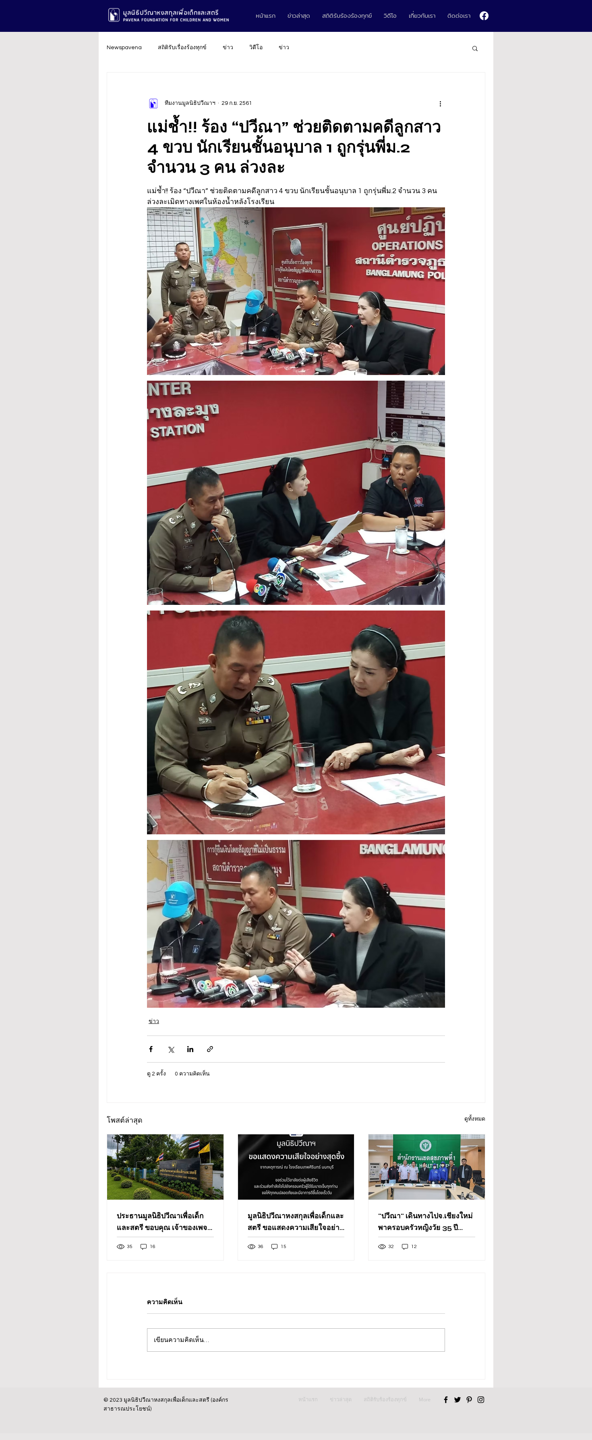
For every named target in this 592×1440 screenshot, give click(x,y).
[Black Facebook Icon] (445, 1399)
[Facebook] (484, 15)
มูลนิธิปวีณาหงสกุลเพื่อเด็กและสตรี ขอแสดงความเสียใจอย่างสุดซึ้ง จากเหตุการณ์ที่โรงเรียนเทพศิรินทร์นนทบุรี (296, 1222)
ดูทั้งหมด (474, 1119)
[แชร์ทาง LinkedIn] (190, 1049)
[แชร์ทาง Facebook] (151, 1049)
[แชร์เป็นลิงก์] (210, 1049)
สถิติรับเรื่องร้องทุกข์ (182, 47)
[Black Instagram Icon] (480, 1399)
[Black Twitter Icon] (457, 1399)
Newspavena (124, 47)
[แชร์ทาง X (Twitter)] (170, 1049)
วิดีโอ (256, 47)
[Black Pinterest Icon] (469, 1399)
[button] (475, 48)
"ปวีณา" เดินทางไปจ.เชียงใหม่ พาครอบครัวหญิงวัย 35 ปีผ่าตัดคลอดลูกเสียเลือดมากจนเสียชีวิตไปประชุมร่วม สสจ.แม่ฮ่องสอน (426, 1222)
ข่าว (228, 47)
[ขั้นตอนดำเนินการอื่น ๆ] (440, 103)
